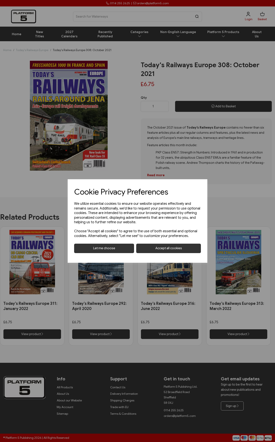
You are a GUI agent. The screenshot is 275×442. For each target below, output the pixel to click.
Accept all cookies (168, 248)
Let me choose (104, 248)
